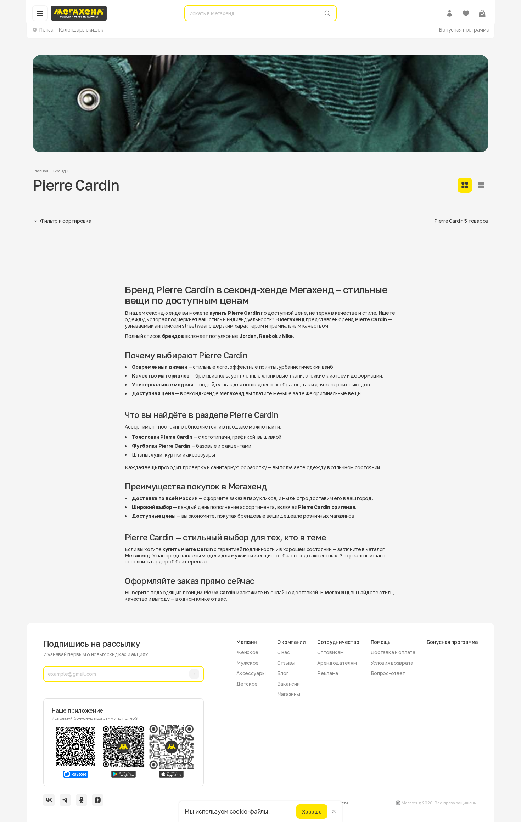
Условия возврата (392, 663)
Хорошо (311, 811)
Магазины (288, 694)
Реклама (327, 673)
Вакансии (288, 684)
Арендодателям (337, 663)
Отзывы (286, 663)
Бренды (60, 171)
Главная (41, 171)
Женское (247, 652)
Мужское (247, 663)
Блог (282, 673)
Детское (247, 684)
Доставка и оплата (393, 652)
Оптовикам (330, 652)
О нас (283, 652)
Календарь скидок (80, 30)
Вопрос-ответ (388, 673)
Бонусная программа (464, 30)
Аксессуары (250, 673)
